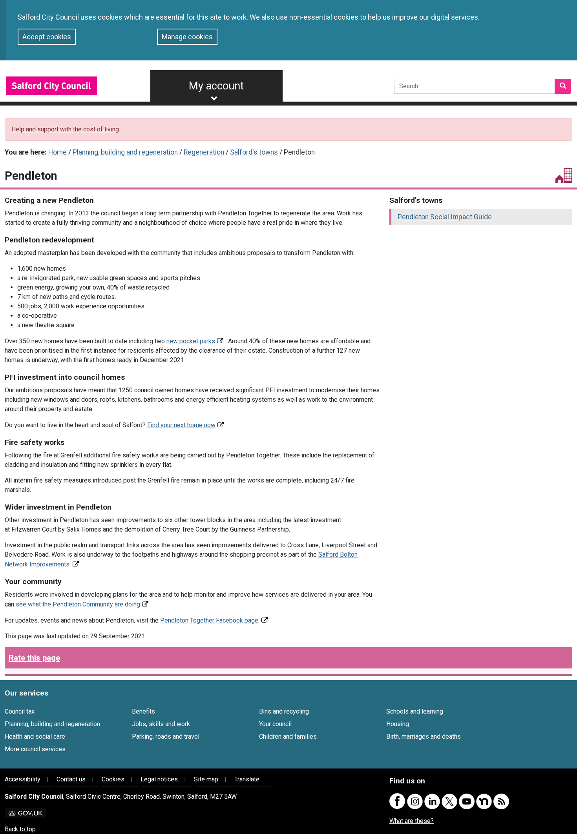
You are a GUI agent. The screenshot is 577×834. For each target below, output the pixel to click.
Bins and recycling (284, 711)
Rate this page (34, 658)
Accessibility (22, 779)
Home (57, 152)
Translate (246, 779)
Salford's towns (254, 152)
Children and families (288, 736)
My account (216, 86)
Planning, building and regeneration (125, 152)
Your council (275, 724)
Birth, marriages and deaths (423, 736)
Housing (397, 724)
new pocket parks (190, 341)
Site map (206, 779)
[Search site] (563, 86)
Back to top (20, 829)
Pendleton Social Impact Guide (445, 217)
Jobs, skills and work (161, 724)
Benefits (143, 711)
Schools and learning (414, 711)
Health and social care (35, 736)
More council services (35, 749)
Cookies (113, 779)
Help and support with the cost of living (65, 129)
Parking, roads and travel (165, 736)
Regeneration (204, 152)
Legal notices (159, 779)
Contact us (71, 779)
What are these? (411, 821)
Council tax (20, 711)
